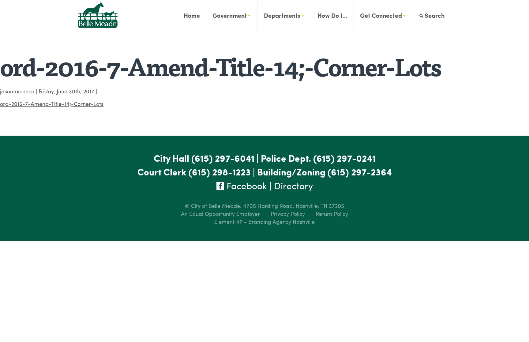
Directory (293, 185)
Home (192, 15)
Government (229, 15)
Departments (282, 15)
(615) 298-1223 (220, 171)
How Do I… (332, 15)
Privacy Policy (288, 213)
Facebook (245, 185)
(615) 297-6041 (222, 157)
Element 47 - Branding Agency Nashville (264, 221)
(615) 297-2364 (360, 171)
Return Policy (332, 213)
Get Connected (381, 15)
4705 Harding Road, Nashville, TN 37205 (293, 205)
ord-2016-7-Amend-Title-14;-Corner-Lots (51, 103)
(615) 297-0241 (344, 157)
